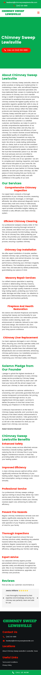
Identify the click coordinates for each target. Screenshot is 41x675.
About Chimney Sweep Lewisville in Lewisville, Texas (20, 651)
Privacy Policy (7, 665)
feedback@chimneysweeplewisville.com (20, 641)
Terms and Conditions (10, 662)
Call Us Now (22, 672)
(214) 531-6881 (11, 637)
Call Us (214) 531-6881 (17, 50)
